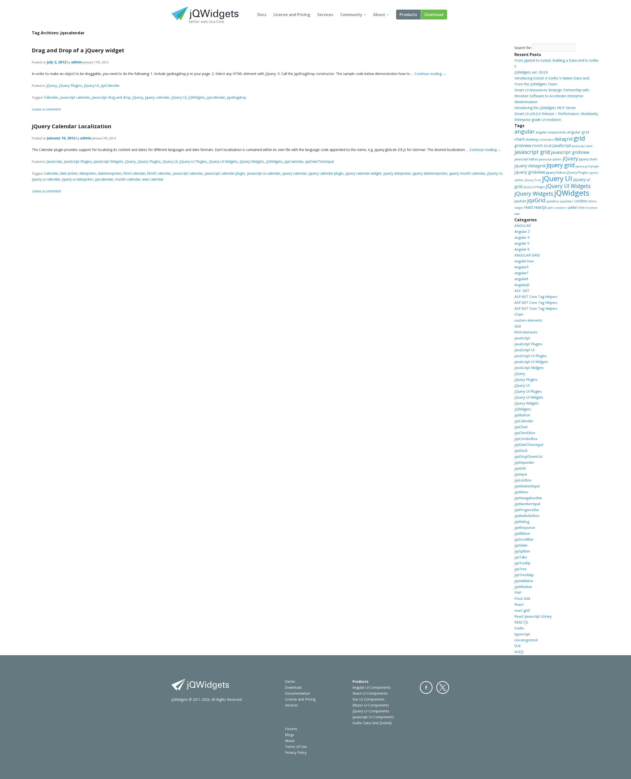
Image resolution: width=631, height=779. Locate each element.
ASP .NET (521, 290)
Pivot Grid (522, 598)
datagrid (563, 139)
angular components (551, 132)
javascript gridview (570, 152)
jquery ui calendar (46, 179)
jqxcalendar (216, 97)
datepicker (87, 173)
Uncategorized (526, 640)
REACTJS (521, 622)
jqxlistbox (552, 201)
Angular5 (521, 267)
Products (408, 14)
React (519, 604)
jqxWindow (523, 586)
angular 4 (521, 237)
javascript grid (532, 151)
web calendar (152, 179)
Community (351, 14)
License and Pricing (292, 14)
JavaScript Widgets (108, 161)
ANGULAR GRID (527, 255)
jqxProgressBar (526, 509)
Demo (290, 681)
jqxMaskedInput (527, 486)
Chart (518, 314)
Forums (291, 728)
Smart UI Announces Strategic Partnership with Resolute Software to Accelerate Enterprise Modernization (551, 96)
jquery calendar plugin (326, 173)
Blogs (289, 734)
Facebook (426, 687)
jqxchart (520, 201)
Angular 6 (521, 249)
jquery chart (588, 159)
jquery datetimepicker (430, 173)
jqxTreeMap (524, 575)
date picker (68, 173)
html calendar (134, 173)
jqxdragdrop (236, 97)
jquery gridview (529, 172)
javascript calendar (75, 97)
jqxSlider (521, 545)
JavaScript (54, 161)
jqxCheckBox (524, 432)
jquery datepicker (397, 173)
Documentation (297, 693)
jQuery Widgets (252, 161)
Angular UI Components (371, 687)
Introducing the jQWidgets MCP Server (545, 107)
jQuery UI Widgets (223, 161)
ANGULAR (522, 225)
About (379, 14)
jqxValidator (523, 580)
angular (524, 131)
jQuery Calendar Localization (71, 126)
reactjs (540, 207)
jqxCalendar (110, 85)
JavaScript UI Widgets (531, 361)
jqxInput (520, 474)
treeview (591, 207)
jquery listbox (556, 172)
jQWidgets (196, 97)
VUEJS (519, 651)
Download (433, 14)
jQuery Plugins (70, 85)
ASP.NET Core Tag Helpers (535, 296)
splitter (572, 207)
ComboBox (546, 139)
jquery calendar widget (363, 173)
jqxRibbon (522, 533)
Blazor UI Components (370, 705)
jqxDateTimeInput (319, 161)
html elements (525, 332)
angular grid (578, 132)
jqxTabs (520, 557)
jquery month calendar (467, 173)
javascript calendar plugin (225, 173)
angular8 (521, 279)
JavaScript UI (524, 350)
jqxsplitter (566, 201)
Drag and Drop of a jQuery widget (78, 50)
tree (582, 207)
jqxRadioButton (526, 515)
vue (517, 214)
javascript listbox (526, 159)
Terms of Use (296, 746)
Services (325, 14)
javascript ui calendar (263, 173)
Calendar (51, 97)
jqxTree (520, 569)
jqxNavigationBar (528, 498)
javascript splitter (550, 159)
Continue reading (430, 73)
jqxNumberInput (527, 503)
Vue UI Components (368, 699)
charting (532, 139)
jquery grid (560, 165)
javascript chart (582, 146)
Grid (517, 326)
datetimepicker (110, 173)
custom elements (528, 320)
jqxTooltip (522, 563)
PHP (517, 592)
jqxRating (521, 521)
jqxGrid (536, 200)
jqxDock (520, 450)
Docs (261, 14)
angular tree (524, 261)
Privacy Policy (296, 752)
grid (579, 138)
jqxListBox (522, 480)
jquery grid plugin (587, 166)
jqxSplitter (522, 551)
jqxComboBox (525, 438)
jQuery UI (91, 85)
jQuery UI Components (370, 711)
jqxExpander (524, 462)
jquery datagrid (529, 165)
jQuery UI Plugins (193, 161)
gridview (522, 145)
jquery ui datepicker (77, 179)
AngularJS (521, 284)
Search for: (523, 47)
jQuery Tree (533, 180)
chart (519, 139)
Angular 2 (521, 231)
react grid (521, 610)
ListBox (580, 200)
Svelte (519, 628)
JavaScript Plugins (78, 161)
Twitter (442, 687)
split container (557, 207)
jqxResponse (524, 527)
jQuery (51, 85)
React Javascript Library (533, 616)
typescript (522, 634)
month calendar (127, 179)
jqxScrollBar (523, 539)
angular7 (521, 273)
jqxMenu (521, 492)
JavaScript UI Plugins (530, 355)
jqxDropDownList (528, 456)
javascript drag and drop (111, 97)
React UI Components (370, 693)
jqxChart (521, 427)
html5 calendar (159, 173)
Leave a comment (46, 109)
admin (76, 62)
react (528, 207)
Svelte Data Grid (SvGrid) (372, 723)
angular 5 (521, 243)
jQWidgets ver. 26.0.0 (531, 72)
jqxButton (522, 415)
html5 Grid (541, 145)
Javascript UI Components (373, 717)
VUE (517, 646)
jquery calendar (157, 97)
